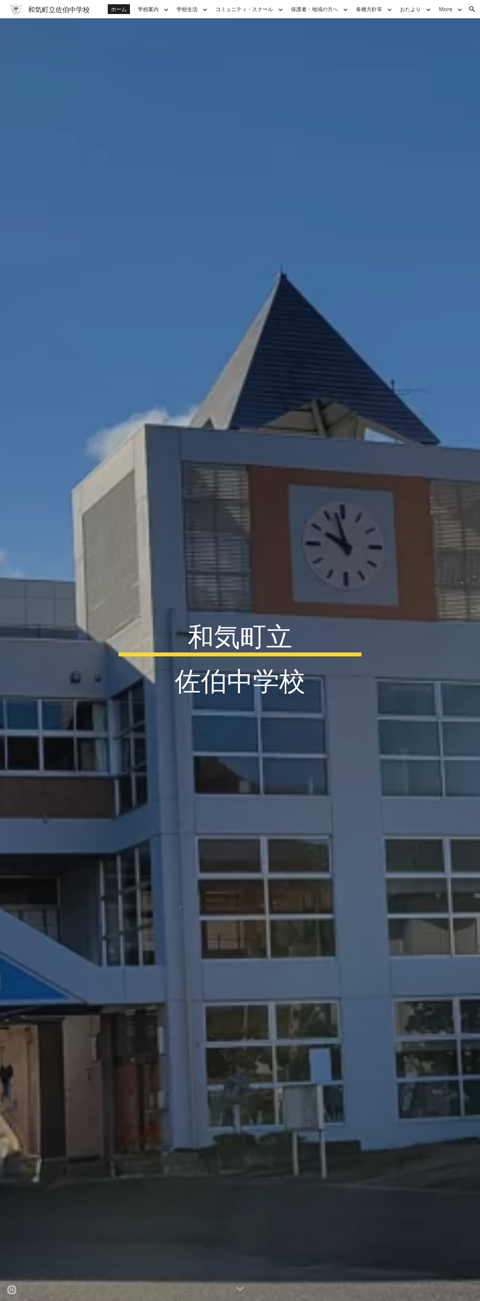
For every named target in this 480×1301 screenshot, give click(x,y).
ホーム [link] (119, 9)
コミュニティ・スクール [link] (244, 9)
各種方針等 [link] (369, 9)
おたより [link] (410, 9)
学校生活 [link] (187, 9)
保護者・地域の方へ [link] (314, 9)
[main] (240, 659)
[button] (472, 9)
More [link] (445, 9)
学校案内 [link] (148, 9)
